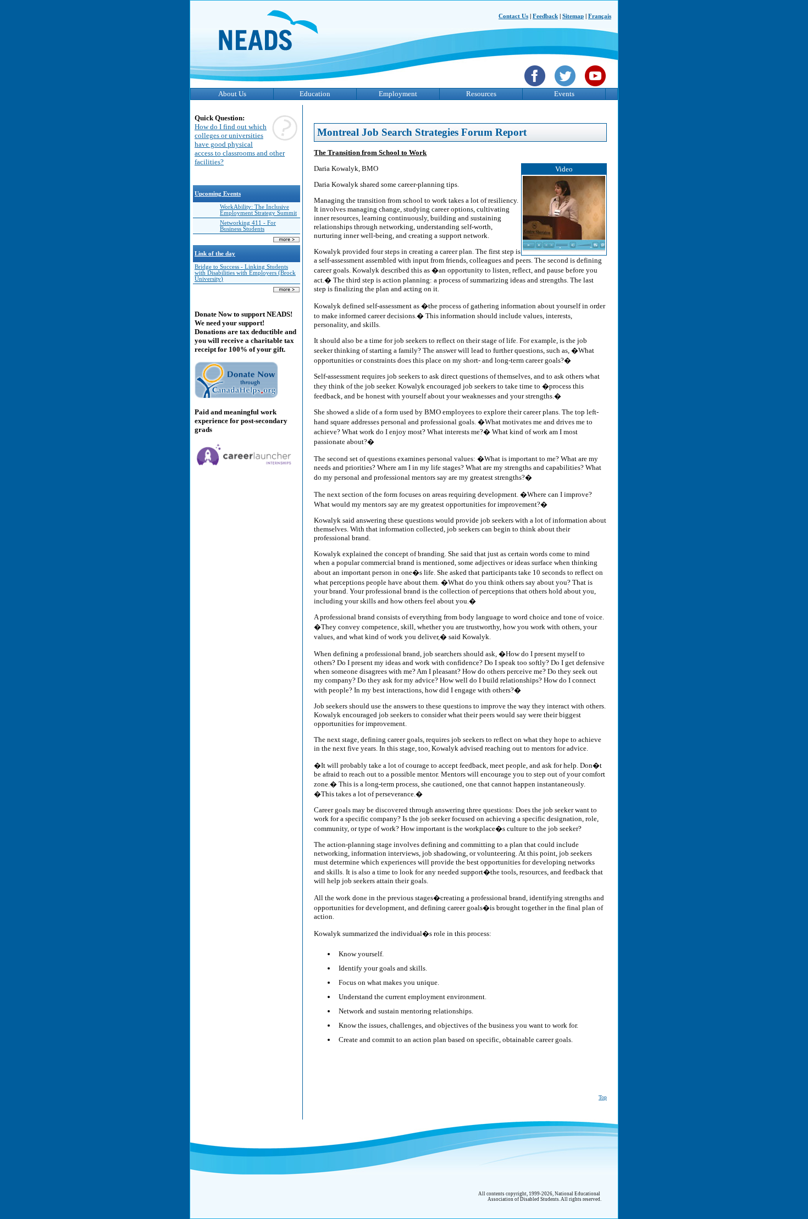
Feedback (545, 16)
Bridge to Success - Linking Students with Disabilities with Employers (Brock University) (245, 273)
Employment (398, 94)
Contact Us (513, 16)
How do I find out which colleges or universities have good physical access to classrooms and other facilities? (240, 144)
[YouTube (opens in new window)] (596, 87)
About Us (232, 94)
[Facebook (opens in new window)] (536, 87)
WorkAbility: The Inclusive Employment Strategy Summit (258, 210)
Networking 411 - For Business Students (248, 226)
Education (315, 94)
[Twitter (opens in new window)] (566, 87)
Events (564, 94)
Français (599, 16)
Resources (481, 94)
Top (603, 1097)
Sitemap (573, 16)
